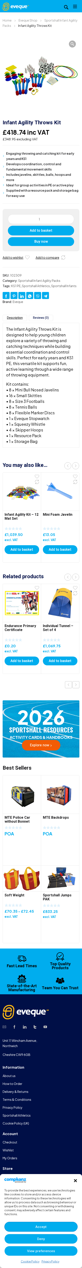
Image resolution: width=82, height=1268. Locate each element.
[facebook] (14, 1026)
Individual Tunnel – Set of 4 (58, 628)
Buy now (41, 241)
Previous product (68, 684)
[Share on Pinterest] (13, 295)
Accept (41, 1226)
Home (7, 20)
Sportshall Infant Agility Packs (39, 281)
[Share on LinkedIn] (21, 295)
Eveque (18, 302)
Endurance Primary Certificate (20, 628)
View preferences (41, 1251)
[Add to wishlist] (27, 257)
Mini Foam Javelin (57, 514)
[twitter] (34, 1026)
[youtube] (45, 1026)
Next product (75, 684)
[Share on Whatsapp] (29, 295)
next (75, 465)
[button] (75, 1180)
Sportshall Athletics (36, 286)
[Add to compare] (63, 257)
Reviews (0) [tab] (41, 318)
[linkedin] (24, 1026)
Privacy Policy (50, 1261)
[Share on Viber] (37, 295)
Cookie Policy (30, 1261)
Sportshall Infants (64, 286)
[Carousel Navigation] (71, 465)
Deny (41, 1239)
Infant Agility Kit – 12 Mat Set (21, 516)
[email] (4, 1026)
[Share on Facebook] (6, 295)
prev (67, 465)
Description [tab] (15, 318)
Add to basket (41, 230)
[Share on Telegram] (45, 295)
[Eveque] (16, 6)
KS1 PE (16, 286)
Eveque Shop (28, 20)
